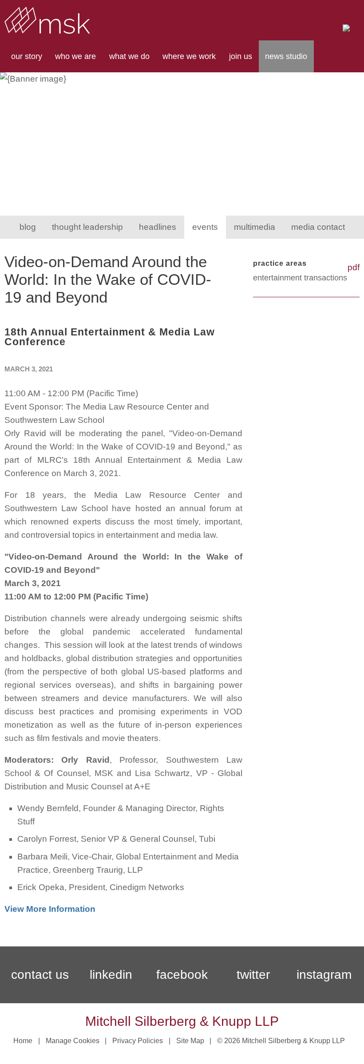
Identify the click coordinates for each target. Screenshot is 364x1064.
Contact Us (40, 974)
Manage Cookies (72, 1040)
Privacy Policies (137, 1040)
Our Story (26, 56)
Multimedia (254, 227)
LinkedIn (111, 974)
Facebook (182, 974)
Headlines (157, 227)
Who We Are (75, 56)
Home (22, 1040)
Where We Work (189, 56)
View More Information (49, 909)
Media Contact (318, 227)
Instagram (324, 974)
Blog (28, 227)
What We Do (129, 56)
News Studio (286, 56)
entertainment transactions (300, 277)
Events (205, 227)
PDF (354, 267)
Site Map (190, 1040)
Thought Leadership (87, 227)
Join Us (240, 56)
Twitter (253, 974)
